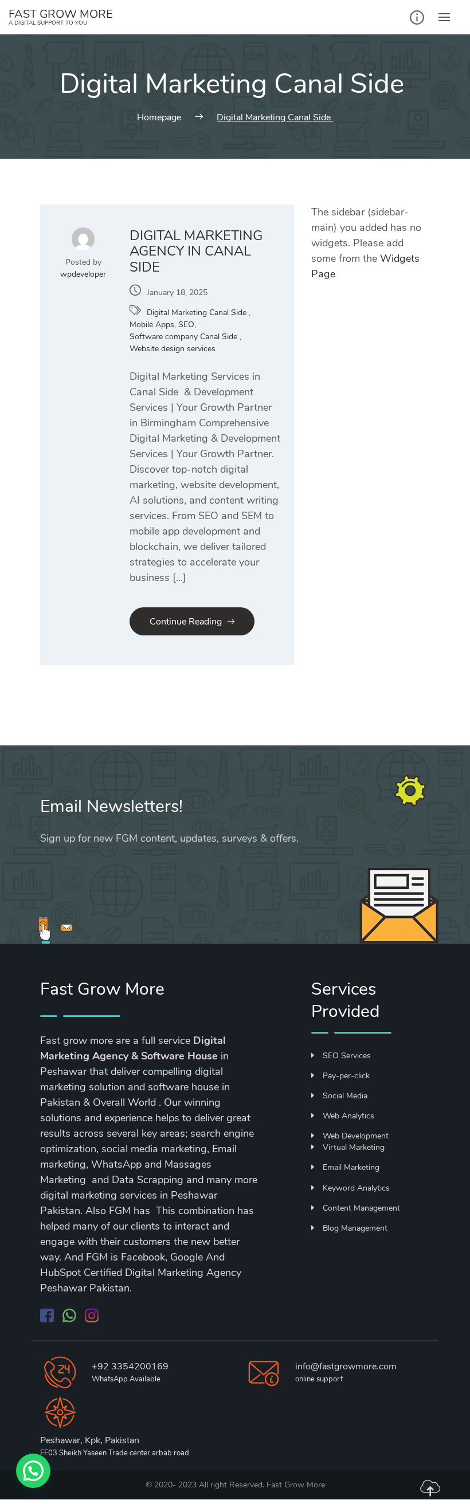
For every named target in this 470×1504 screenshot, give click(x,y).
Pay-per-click (346, 1075)
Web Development (356, 1135)
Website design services (173, 348)
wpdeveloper (83, 274)
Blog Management (355, 1228)
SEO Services (347, 1055)
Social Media (345, 1095)
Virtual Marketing (354, 1147)
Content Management (361, 1208)
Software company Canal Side (185, 336)
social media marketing (154, 1149)
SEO (186, 324)
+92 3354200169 (130, 1366)
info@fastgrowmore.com (346, 1366)
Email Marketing (351, 1167)
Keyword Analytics (356, 1188)
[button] (33, 1471)
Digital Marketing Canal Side (198, 312)
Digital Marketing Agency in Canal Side (196, 251)
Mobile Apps (152, 324)
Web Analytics (348, 1115)
